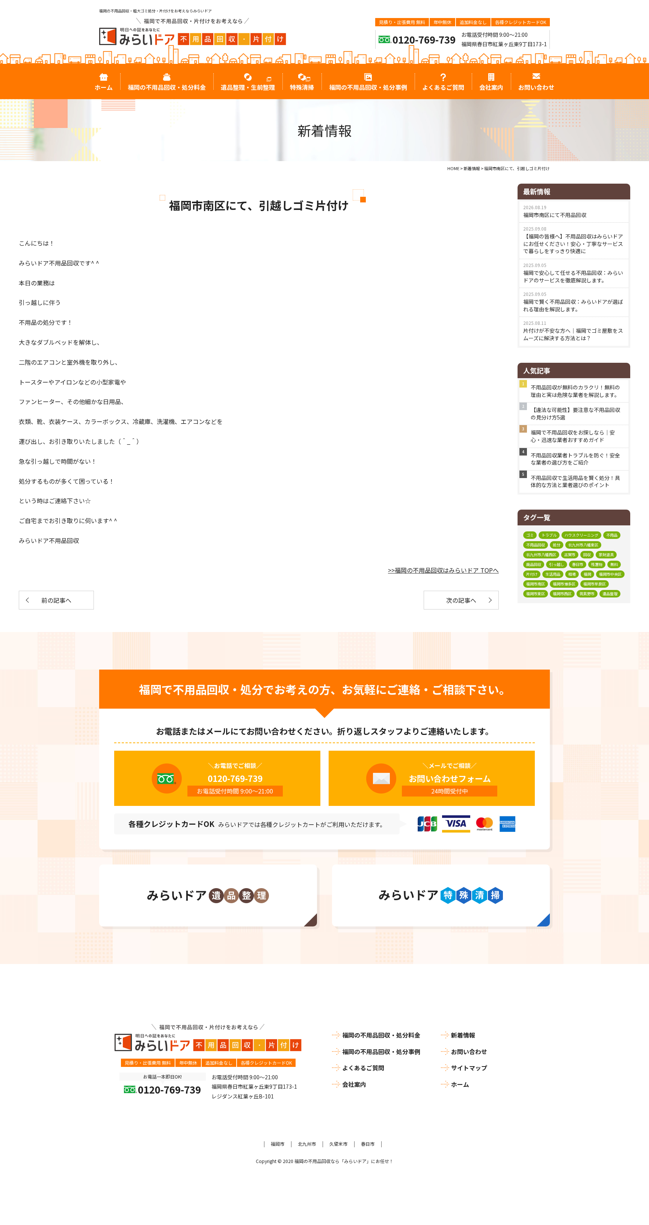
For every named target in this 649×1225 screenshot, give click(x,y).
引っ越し (556, 564)
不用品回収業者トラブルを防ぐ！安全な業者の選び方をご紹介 (575, 458)
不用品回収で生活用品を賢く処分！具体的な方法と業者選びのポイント (575, 481)
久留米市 (338, 1144)
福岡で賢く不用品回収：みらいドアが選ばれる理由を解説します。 (573, 305)
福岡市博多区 (564, 584)
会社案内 (354, 1084)
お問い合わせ (469, 1051)
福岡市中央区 (610, 574)
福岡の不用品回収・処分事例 (381, 1051)
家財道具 (606, 554)
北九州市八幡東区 (583, 545)
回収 (587, 554)
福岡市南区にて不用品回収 (554, 215)
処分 (556, 545)
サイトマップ (469, 1067)
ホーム (460, 1084)
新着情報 (463, 1034)
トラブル (549, 535)
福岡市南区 (535, 584)
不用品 (611, 535)
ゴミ (530, 535)
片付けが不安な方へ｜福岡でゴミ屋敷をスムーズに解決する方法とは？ (573, 334)
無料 (614, 564)
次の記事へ (461, 600)
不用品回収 (535, 545)
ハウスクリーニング (581, 535)
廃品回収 (533, 564)
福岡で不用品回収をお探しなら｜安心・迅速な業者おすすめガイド (573, 436)
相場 (572, 574)
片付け (531, 574)
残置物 (596, 564)
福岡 (587, 574)
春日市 (577, 564)
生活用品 (552, 574)
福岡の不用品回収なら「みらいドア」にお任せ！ (344, 1161)
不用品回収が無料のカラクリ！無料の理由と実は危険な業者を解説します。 (575, 390)
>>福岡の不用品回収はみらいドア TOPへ (443, 570)
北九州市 (307, 1144)
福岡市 (277, 1144)
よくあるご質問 (363, 1067)
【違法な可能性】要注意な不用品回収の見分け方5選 (575, 413)
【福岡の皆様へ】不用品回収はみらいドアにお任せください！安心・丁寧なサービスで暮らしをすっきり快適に (573, 243)
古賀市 (569, 554)
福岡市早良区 (594, 584)
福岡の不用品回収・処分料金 (381, 1034)
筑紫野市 (587, 593)
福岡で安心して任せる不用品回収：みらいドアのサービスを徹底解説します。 (573, 276)
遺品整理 (609, 593)
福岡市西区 (562, 593)
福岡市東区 (535, 593)
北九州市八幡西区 (541, 554)
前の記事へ (56, 600)
